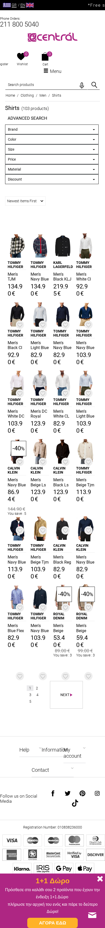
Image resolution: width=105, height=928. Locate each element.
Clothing (27, 95)
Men (43, 95)
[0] (21, 57)
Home (10, 95)
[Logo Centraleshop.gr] (52, 37)
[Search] (94, 85)
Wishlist (22, 64)
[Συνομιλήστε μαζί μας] (92, 915)
